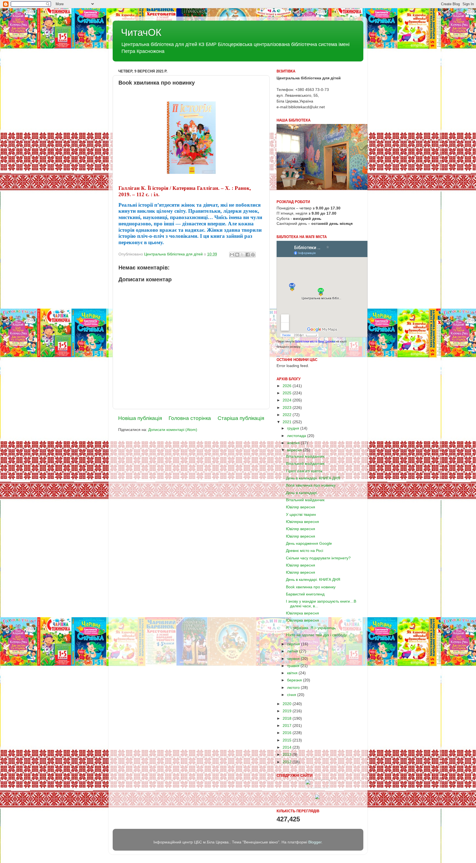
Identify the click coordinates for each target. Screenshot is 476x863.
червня (294, 659)
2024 (288, 400)
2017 (288, 726)
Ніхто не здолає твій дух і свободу (316, 635)
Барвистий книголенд (305, 594)
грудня (293, 428)
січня (292, 695)
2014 (288, 747)
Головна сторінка (190, 418)
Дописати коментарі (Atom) (172, 430)
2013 (288, 755)
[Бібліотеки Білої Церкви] (317, 787)
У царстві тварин (301, 515)
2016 (288, 733)
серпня (294, 644)
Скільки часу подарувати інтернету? (318, 558)
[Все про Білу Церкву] (317, 798)
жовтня (294, 443)
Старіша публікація (241, 418)
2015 (288, 740)
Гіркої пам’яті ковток (304, 471)
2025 (288, 393)
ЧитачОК (141, 32)
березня (295, 680)
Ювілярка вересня (302, 522)
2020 (288, 704)
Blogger (314, 842)
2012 (288, 762)
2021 (288, 422)
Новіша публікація (140, 418)
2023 (288, 408)
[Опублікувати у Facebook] (247, 254)
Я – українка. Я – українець (310, 628)
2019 (288, 711)
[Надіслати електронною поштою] (232, 254)
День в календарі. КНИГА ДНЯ (313, 478)
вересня (295, 450)
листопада (297, 436)
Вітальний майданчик (305, 456)
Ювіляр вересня (300, 507)
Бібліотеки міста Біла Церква (315, 341)
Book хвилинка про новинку (311, 485)
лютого (294, 688)
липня (293, 651)
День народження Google (309, 543)
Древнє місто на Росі (304, 551)
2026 (288, 386)
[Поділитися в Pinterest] (253, 254)
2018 (288, 718)
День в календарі (301, 493)
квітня (293, 673)
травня (294, 666)
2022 (288, 415)
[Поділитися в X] (242, 254)
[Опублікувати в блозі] (237, 254)
